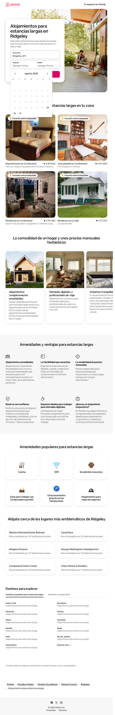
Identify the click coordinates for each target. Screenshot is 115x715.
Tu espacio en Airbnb (95, 4)
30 (15, 113)
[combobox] (35, 56)
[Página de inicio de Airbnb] (13, 4)
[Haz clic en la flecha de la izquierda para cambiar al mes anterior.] (15, 73)
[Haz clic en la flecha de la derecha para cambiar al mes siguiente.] (47, 73)
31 (20, 113)
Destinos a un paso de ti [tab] (59, 594)
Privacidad (51, 710)
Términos (62, 710)
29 (48, 107)
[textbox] (22, 65)
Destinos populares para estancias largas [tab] (24, 594)
